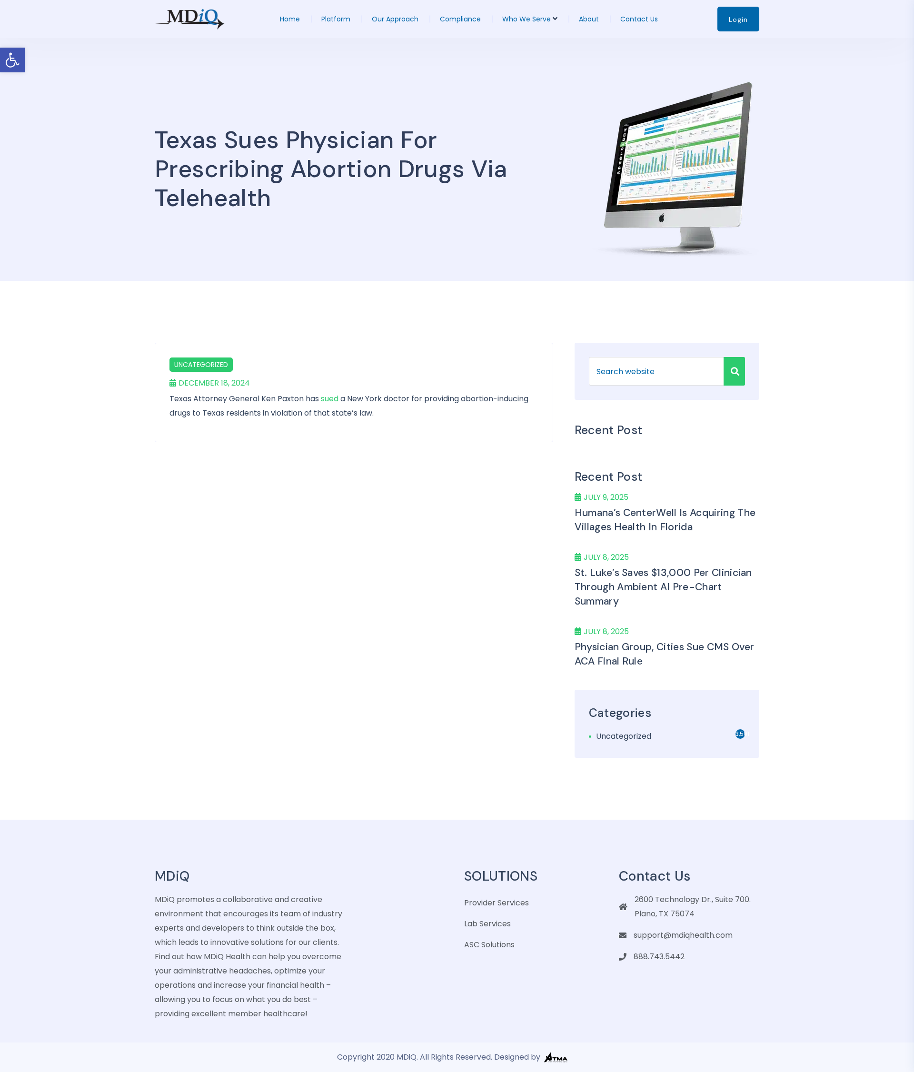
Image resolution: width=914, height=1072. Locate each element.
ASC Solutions (489, 944)
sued (329, 398)
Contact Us (639, 19)
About (589, 19)
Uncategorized (201, 364)
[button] (12, 60)
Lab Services (487, 923)
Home (290, 19)
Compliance (460, 19)
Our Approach (395, 19)
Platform (335, 19)
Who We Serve (526, 19)
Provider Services (496, 902)
